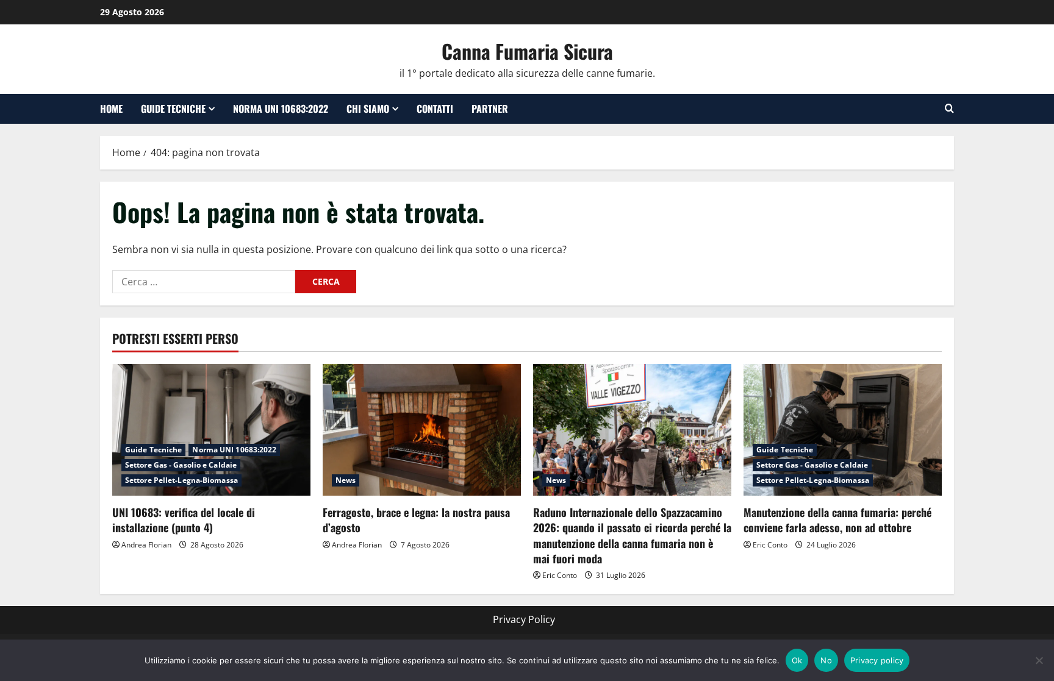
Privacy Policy (524, 619)
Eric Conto (559, 575)
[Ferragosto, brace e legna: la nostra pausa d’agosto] (422, 430)
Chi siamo (367, 108)
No (826, 660)
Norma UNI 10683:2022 (280, 108)
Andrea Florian (146, 545)
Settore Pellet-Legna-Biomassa (181, 480)
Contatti (435, 108)
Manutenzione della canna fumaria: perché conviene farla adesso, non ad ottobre (837, 519)
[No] (1039, 660)
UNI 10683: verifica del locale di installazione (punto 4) (183, 519)
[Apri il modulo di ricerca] (949, 108)
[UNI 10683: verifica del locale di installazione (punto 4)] (211, 430)
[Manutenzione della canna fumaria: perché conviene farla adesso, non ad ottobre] (843, 430)
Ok (797, 660)
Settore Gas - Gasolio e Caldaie (181, 465)
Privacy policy (877, 660)
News (345, 480)
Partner (489, 108)
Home (111, 108)
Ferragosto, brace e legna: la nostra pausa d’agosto (416, 519)
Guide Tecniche (173, 108)
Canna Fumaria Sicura (527, 51)
